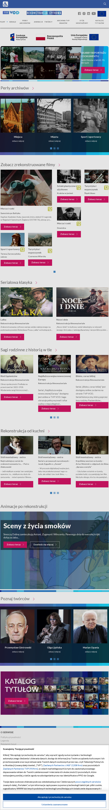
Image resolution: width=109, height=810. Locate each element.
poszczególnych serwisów (88, 781)
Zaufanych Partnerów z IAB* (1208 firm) (62, 765)
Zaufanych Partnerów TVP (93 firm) (20, 768)
